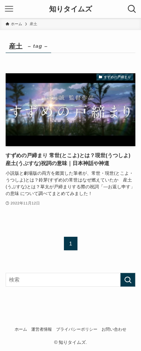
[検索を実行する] (127, 280)
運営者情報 (41, 329)
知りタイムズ (70, 9)
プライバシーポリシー (76, 329)
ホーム (21, 329)
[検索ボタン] (132, 9)
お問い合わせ (114, 329)
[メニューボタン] (9, 9)
